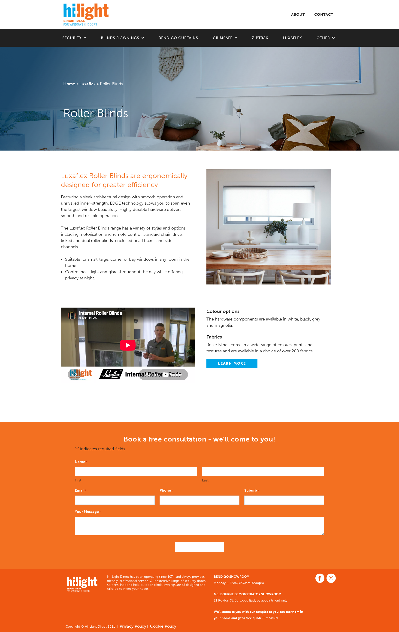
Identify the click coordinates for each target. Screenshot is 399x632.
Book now (199, 547)
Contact (323, 14)
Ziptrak (260, 38)
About (298, 14)
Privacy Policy (133, 626)
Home (69, 83)
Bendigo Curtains (178, 38)
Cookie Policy (162, 626)
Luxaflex (292, 38)
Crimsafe (223, 38)
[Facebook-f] (320, 578)
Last (205, 480)
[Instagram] (331, 578)
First (78, 480)
